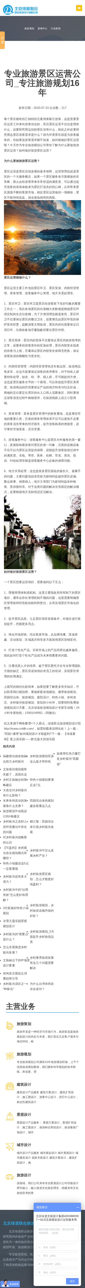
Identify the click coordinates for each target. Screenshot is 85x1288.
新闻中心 (42, 28)
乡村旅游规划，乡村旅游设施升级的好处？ (42, 910)
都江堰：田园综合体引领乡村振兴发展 (42, 827)
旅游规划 (29, 28)
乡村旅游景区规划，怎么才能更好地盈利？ (42, 879)
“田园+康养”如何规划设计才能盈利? (28, 733)
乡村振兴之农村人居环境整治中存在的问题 (15, 827)
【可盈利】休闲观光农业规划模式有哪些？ (15, 853)
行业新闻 (55, 28)
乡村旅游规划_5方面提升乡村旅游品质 (42, 937)
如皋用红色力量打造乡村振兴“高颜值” (69, 759)
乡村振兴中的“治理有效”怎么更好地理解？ (15, 895)
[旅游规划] (20, 9)
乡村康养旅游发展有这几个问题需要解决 (42, 963)
